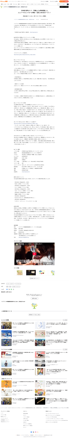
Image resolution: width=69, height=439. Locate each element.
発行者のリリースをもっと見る (34, 314)
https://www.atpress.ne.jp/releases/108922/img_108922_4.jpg (25, 123)
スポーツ (28, 4)
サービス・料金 (3, 414)
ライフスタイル (23, 4)
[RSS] (37, 432)
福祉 (10, 286)
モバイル (39, 4)
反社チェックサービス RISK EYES (51, 422)
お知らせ (24, 422)
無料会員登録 (25, 413)
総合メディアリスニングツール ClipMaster (53, 415)
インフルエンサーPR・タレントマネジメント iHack (54, 418)
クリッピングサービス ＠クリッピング (52, 413)
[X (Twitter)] (9, 289)
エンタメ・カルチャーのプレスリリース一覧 (12, 407)
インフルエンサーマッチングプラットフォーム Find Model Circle (57, 420)
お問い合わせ (34, 298)
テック (35, 4)
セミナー (24, 427)
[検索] (68, 4)
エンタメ (4, 4)
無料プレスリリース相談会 (27, 425)
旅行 (11, 4)
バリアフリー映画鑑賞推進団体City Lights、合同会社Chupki (24, 19)
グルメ (8, 4)
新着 (2, 4)
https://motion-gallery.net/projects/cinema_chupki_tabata (24, 54)
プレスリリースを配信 (44, 1)
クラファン (46, 4)
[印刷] (13, 289)
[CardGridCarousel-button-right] (54, 273)
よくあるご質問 (26, 420)
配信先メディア (3, 416)
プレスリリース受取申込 (27, 423)
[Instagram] (35, 432)
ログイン (24, 415)
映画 (7, 286)
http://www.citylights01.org (24, 237)
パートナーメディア (4, 418)
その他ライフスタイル (16, 286)
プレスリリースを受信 (54, 1)
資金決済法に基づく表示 (48, 435)
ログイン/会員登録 (64, 1)
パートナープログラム (25, 435)
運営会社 (18, 435)
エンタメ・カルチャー (10, 283)
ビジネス (32, 4)
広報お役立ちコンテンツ (5, 421)
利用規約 (31, 435)
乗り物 (42, 4)
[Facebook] (7, 289)
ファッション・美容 (16, 4)
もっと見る (65, 349)
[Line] (11, 289)
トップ (1, 407)
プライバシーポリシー (38, 435)
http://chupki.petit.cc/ (34, 32)
